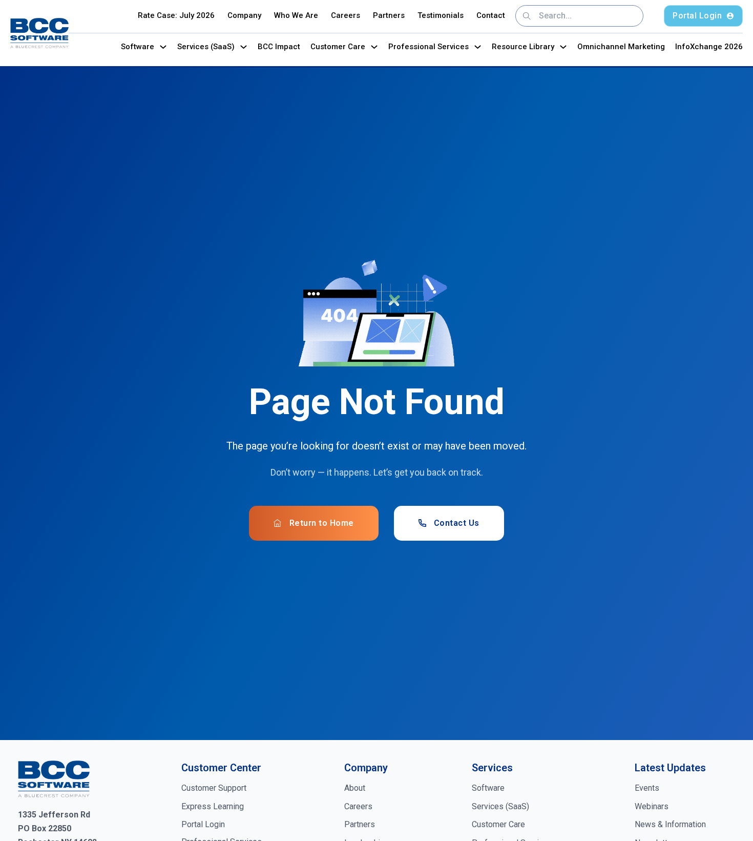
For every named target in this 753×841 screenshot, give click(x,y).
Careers (345, 15)
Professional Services (428, 46)
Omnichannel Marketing (621, 46)
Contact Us (456, 523)
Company (244, 15)
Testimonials (440, 15)
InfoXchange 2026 (709, 46)
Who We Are (296, 15)
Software (137, 46)
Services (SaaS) (206, 46)
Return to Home (321, 523)
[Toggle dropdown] (163, 47)
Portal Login (697, 15)
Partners (389, 15)
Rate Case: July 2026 (176, 15)
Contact (490, 15)
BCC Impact (279, 46)
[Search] (526, 16)
